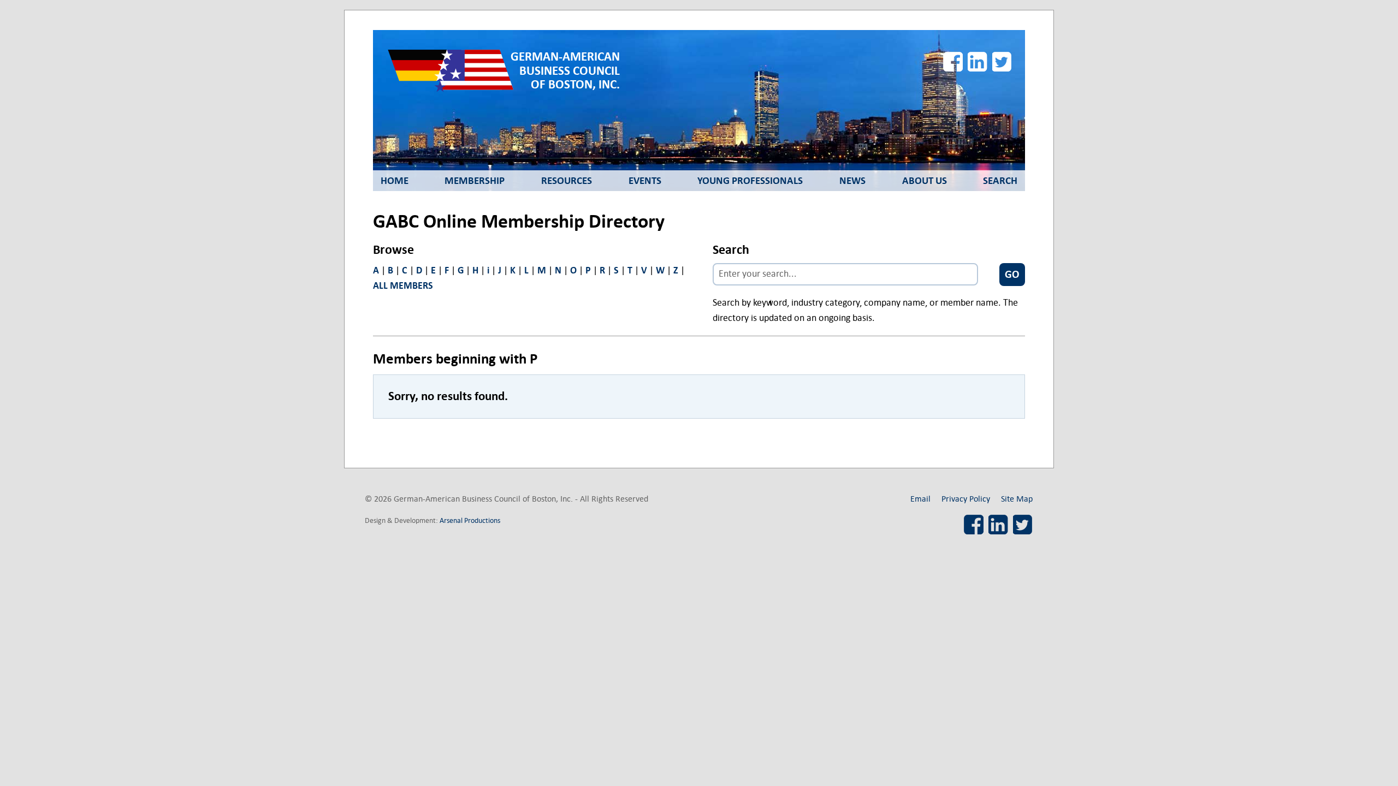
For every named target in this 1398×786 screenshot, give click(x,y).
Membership (475, 180)
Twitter (1002, 62)
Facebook (953, 62)
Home (394, 180)
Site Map (1017, 498)
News (852, 180)
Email (920, 498)
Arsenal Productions (470, 520)
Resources (566, 180)
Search (1000, 180)
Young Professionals (750, 180)
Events (645, 180)
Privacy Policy (965, 498)
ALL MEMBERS (403, 285)
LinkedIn (977, 62)
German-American (565, 71)
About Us (924, 180)
